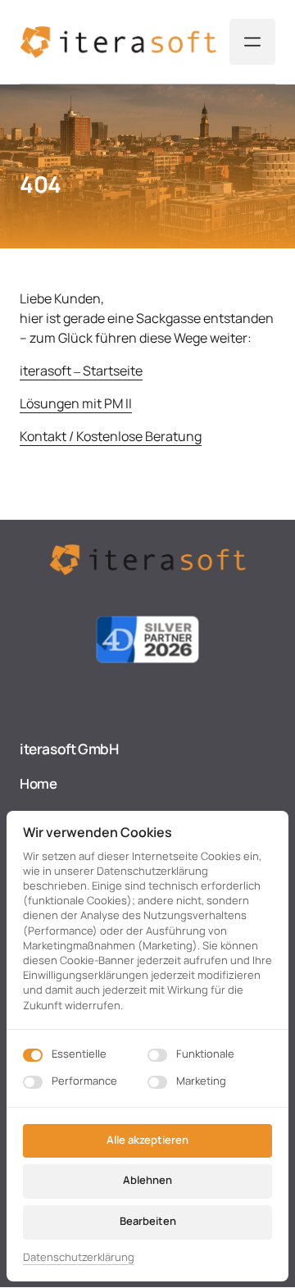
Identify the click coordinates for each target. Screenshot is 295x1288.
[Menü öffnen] (252, 42)
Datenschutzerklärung (78, 1257)
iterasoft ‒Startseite (81, 371)
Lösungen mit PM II (76, 403)
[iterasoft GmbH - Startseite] (118, 41)
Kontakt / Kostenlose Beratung (111, 436)
